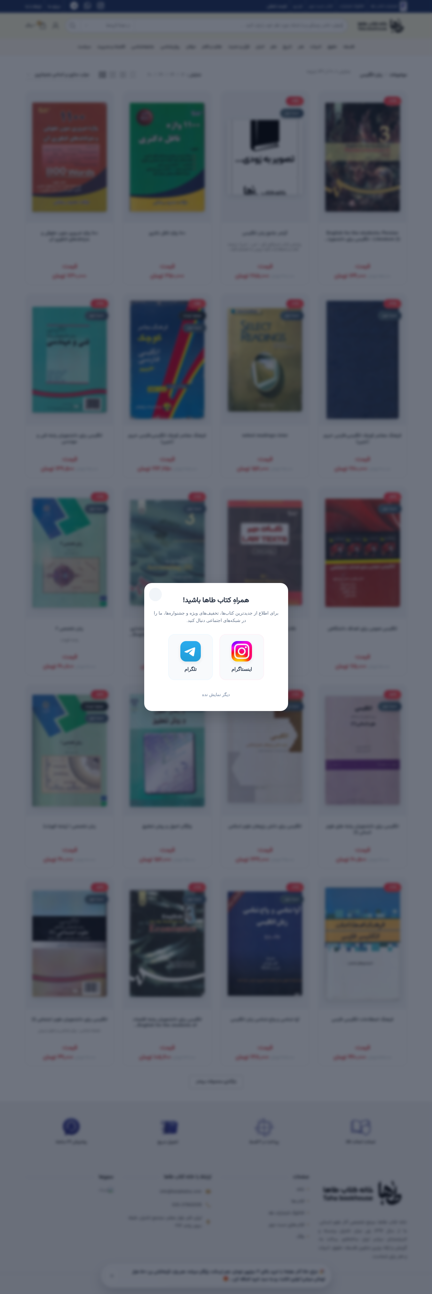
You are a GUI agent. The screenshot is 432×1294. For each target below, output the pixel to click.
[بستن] (155, 594)
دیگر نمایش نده (216, 694)
